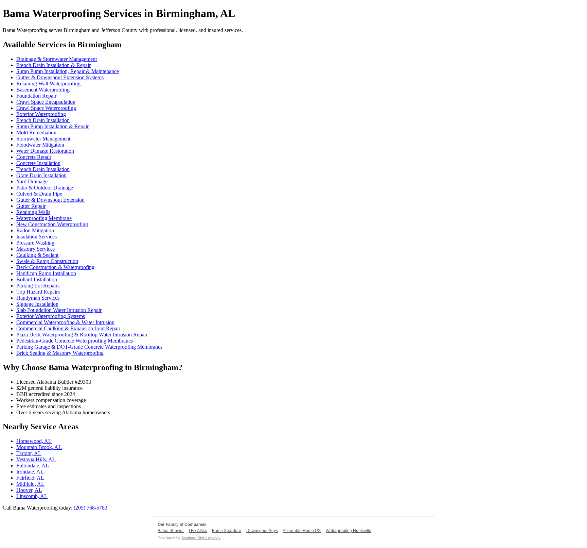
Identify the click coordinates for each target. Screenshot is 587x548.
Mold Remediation (36, 132)
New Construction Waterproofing (52, 224)
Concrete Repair (33, 157)
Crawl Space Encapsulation (45, 102)
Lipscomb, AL (32, 496)
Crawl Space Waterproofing (46, 108)
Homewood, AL (34, 441)
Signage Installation (37, 304)
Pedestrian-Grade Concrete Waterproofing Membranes (74, 341)
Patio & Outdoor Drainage (44, 187)
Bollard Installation (36, 279)
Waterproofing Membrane (44, 218)
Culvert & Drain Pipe (39, 194)
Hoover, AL (29, 490)
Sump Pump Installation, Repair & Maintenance (67, 71)
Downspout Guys (262, 530)
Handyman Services (37, 298)
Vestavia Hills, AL (36, 459)
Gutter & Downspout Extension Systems (60, 77)
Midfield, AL (30, 484)
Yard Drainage (32, 181)
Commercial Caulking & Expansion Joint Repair (68, 328)
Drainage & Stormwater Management (56, 59)
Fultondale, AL (32, 465)
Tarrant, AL (28, 453)
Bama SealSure (226, 530)
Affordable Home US (302, 530)
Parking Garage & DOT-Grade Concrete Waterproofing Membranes (89, 347)
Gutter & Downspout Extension (50, 200)
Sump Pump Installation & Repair (52, 126)
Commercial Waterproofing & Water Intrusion (65, 322)
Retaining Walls (33, 212)
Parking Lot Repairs (37, 285)
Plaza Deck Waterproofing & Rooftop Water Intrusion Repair (81, 334)
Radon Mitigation (35, 230)
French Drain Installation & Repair (53, 65)
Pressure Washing (35, 243)
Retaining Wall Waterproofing (48, 83)
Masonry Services (35, 249)
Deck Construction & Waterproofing (55, 267)
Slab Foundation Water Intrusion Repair (59, 310)
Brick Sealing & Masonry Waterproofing (60, 353)
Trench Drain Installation (43, 169)
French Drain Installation (43, 120)
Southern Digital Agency (200, 538)
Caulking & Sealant (37, 255)
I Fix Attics (198, 530)
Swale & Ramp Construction (47, 261)
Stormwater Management (43, 139)
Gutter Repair (31, 206)
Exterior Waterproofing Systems (50, 316)
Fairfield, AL (30, 478)
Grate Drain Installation (41, 175)
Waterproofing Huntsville (348, 530)
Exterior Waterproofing (41, 114)
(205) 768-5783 (90, 508)
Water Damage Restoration (45, 151)
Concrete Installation (38, 163)
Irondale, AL (30, 472)
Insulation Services (36, 236)
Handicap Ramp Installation (46, 273)
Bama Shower (171, 530)
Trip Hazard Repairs (38, 292)
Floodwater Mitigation (40, 145)
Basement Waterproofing (43, 90)
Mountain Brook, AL (39, 447)
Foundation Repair (36, 96)
